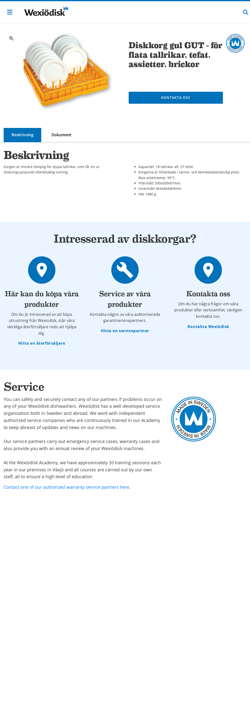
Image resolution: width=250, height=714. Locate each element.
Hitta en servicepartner (125, 330)
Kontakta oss (175, 97)
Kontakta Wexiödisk (208, 326)
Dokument (61, 134)
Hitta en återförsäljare (41, 343)
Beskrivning (22, 134)
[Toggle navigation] (10, 12)
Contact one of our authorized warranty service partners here (66, 487)
